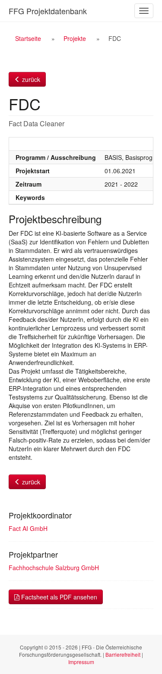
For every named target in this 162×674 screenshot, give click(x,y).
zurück (30, 79)
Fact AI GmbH (28, 528)
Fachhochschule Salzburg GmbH (54, 567)
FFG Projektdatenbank (48, 10)
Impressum (81, 661)
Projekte (75, 38)
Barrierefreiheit (122, 654)
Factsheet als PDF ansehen (58, 597)
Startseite (28, 38)
